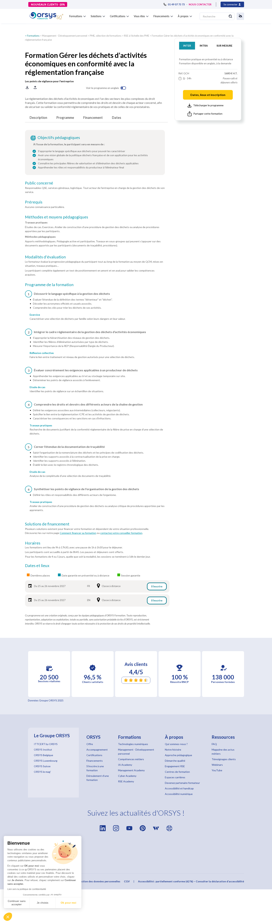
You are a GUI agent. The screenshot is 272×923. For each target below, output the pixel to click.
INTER (187, 45)
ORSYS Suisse (42, 766)
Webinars (217, 764)
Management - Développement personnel (64, 35)
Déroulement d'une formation (97, 777)
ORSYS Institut (43, 749)
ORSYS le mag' (42, 771)
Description (38, 118)
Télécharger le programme (208, 105)
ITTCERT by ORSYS (46, 744)
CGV (127, 881)
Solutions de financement (47, 524)
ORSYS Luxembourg (45, 760)
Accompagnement (97, 749)
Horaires (32, 543)
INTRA (204, 45)
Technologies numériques (133, 744)
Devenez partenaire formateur (182, 782)
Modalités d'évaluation (45, 257)
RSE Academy (126, 781)
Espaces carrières (175, 777)
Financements (94, 760)
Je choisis (42, 902)
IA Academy (125, 764)
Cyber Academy (127, 775)
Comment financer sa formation (78, 533)
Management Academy (131, 770)
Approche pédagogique (178, 755)
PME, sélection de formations (105, 35)
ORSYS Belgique (43, 755)
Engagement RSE (175, 766)
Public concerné (39, 183)
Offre (89, 744)
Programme (65, 118)
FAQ (214, 744)
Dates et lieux (37, 566)
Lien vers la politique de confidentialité (26, 889)
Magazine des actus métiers (223, 751)
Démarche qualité (175, 760)
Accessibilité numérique (179, 793)
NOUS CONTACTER (200, 4)
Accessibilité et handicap (179, 788)
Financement (93, 118)
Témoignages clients (224, 759)
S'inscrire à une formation (95, 768)
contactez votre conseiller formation (121, 533)
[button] (7, 916)
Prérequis (33, 202)
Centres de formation (177, 771)
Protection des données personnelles (97, 881)
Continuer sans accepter (17, 903)
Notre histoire (173, 749)
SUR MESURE (224, 45)
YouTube (217, 770)
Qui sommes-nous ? (176, 744)
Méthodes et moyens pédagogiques (56, 217)
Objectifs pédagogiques (59, 137)
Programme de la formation (49, 285)
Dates (116, 118)
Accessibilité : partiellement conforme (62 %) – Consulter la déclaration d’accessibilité (191, 881)
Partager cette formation (207, 113)
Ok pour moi (68, 902)
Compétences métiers (131, 759)
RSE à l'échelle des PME (136, 35)
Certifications (94, 755)
